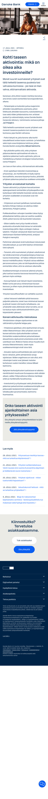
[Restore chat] (42, 783)
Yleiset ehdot (16, 650)
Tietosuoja (24, 650)
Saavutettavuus (8, 652)
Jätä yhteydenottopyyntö (24, 429)
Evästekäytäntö (34, 650)
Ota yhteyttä (24, 549)
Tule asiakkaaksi (24, 540)
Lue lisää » (6, 636)
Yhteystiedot (7, 650)
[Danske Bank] (11, 4)
